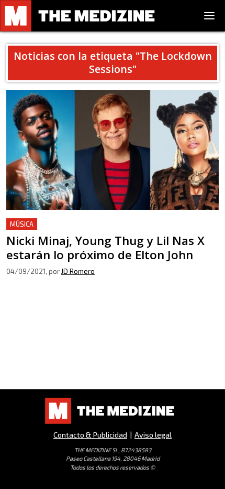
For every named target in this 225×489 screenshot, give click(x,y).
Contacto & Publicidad (90, 434)
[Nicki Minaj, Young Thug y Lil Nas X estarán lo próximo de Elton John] (112, 150)
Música (21, 224)
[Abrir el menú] (209, 15)
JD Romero (78, 271)
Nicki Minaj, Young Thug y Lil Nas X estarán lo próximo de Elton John (108, 230)
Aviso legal (153, 434)
